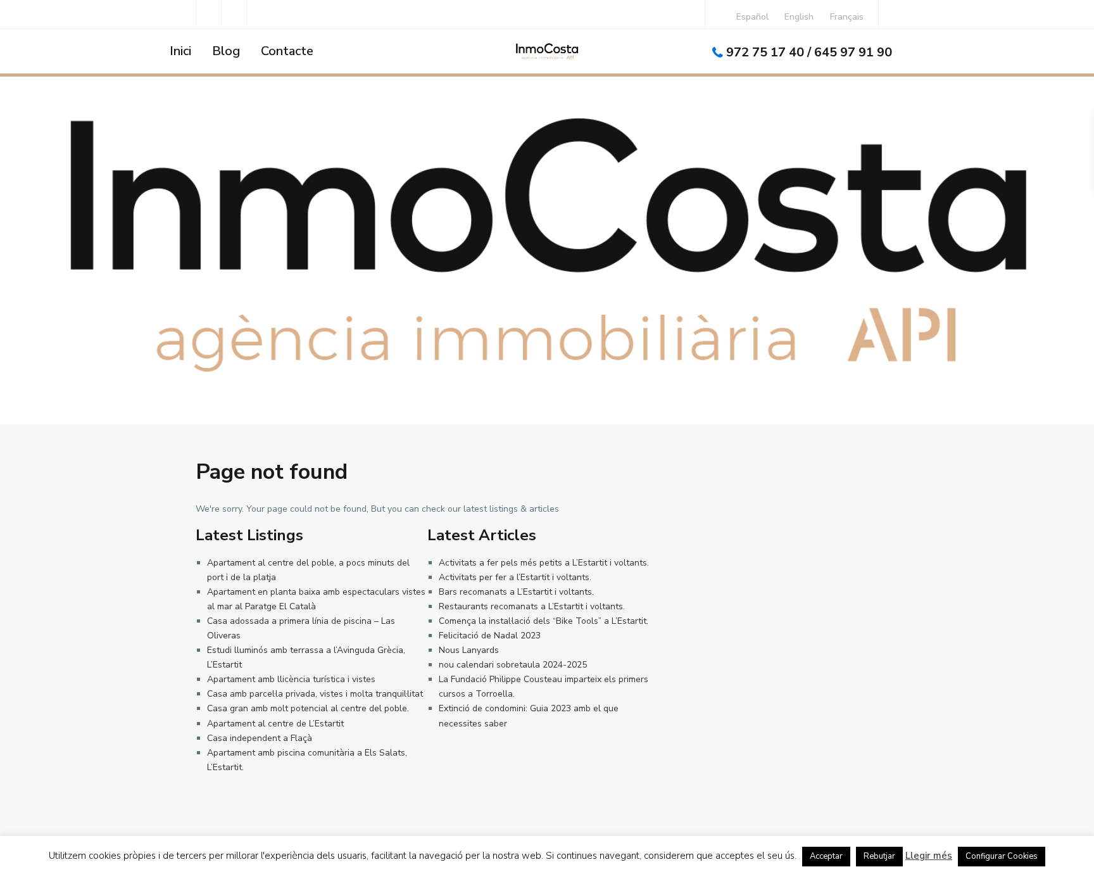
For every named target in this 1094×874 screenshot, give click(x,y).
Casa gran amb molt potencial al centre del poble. (308, 708)
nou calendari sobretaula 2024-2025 (513, 665)
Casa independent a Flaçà (259, 738)
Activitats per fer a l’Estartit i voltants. (515, 577)
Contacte (287, 51)
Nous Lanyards (469, 650)
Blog (226, 51)
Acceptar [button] (826, 856)
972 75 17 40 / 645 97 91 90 (809, 52)
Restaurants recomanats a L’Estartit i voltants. (532, 606)
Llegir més (928, 855)
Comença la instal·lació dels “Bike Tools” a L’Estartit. (543, 621)
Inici (180, 51)
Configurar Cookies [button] (1001, 856)
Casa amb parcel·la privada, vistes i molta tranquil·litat (315, 694)
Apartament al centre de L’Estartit (275, 724)
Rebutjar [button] (879, 856)
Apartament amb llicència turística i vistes (291, 679)
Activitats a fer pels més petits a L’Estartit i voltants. (544, 563)
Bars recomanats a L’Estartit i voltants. (516, 592)
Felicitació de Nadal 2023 (490, 636)
